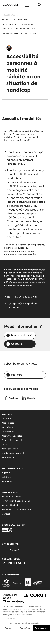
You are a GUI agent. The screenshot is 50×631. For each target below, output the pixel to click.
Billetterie (6, 477)
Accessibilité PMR (19, 19)
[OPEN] (27, 5)
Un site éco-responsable (13, 453)
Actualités (7, 481)
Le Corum (6, 418)
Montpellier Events (10, 5)
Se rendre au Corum (11, 496)
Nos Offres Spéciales (12, 436)
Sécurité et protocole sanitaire (18, 29)
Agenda (6, 472)
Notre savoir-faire (10, 449)
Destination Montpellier (13, 440)
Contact (35, 33)
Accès (5, 19)
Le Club (5, 444)
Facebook (13, 398)
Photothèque (8, 457)
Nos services (8, 431)
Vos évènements (10, 427)
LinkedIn (31, 398)
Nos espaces (8, 423)
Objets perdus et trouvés (15, 33)
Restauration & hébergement (16, 501)
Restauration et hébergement (17, 24)
